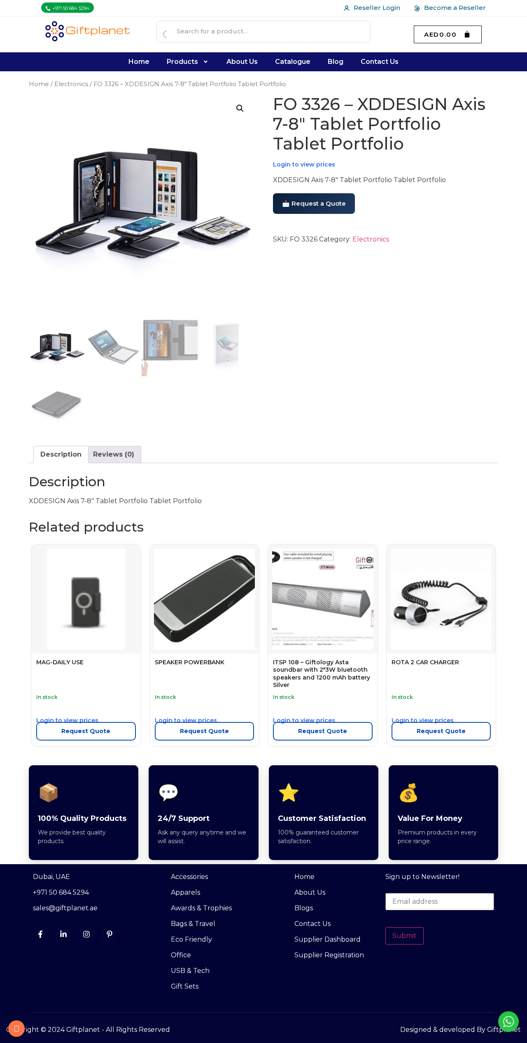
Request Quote (85, 731)
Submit (404, 936)
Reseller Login (377, 8)
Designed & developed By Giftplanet (460, 1030)
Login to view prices (304, 164)
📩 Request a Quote (314, 203)
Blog (335, 62)
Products (182, 62)
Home (138, 62)
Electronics (71, 84)
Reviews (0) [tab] (113, 454)
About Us (242, 62)
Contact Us (380, 62)
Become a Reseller (455, 8)
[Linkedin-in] (63, 934)
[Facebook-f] (40, 934)
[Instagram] (86, 934)
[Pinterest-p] (109, 934)
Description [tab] (61, 454)
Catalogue (292, 62)
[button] (188, 61)
